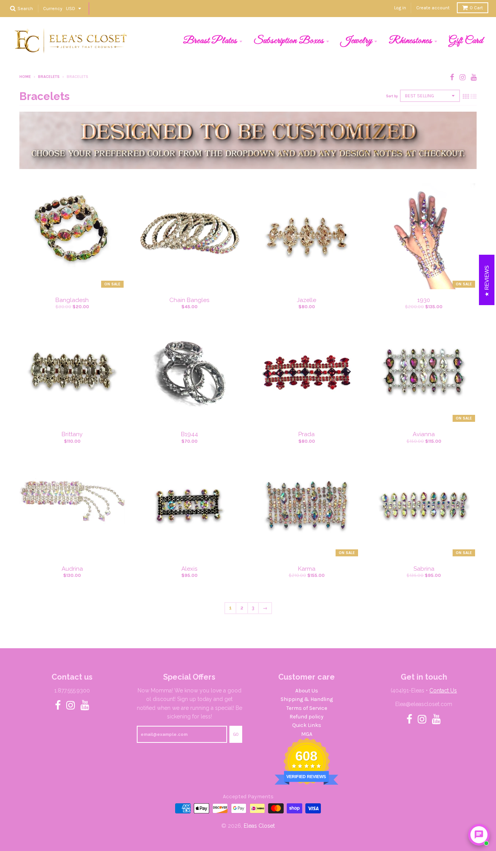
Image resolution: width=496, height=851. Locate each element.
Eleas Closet (259, 826)
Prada (306, 434)
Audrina (72, 568)
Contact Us (443, 690)
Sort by (392, 96)
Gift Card (466, 41)
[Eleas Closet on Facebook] (452, 77)
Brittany (72, 434)
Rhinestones (410, 41)
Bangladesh (72, 300)
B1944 (189, 434)
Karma (306, 568)
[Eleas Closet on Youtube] (474, 77)
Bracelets (49, 76)
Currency (52, 8)
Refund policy (306, 716)
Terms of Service (306, 708)
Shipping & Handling (307, 699)
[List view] (473, 96)
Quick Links (306, 725)
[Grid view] (466, 96)
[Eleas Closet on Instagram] (462, 77)
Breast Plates (210, 41)
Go (235, 734)
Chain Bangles (189, 300)
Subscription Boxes (289, 41)
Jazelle (306, 300)
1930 (423, 300)
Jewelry (356, 41)
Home (25, 76)
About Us (306, 690)
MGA (306, 734)
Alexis (189, 568)
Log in (400, 7)
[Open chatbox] (479, 835)
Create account (433, 7)
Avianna (424, 434)
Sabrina (423, 568)
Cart (476, 7)
